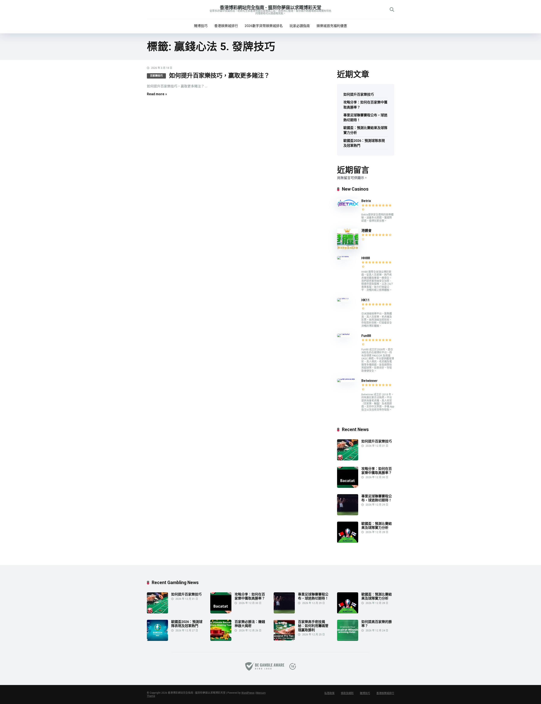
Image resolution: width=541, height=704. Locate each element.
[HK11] (343, 298)
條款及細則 (347, 693)
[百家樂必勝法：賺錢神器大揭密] (220, 640)
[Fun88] (343, 334)
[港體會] (347, 249)
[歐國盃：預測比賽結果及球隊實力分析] (347, 542)
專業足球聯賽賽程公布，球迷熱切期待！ (365, 117)
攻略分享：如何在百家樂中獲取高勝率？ (365, 104)
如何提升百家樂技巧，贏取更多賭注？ (219, 75)
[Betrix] (347, 205)
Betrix (366, 201)
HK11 (365, 300)
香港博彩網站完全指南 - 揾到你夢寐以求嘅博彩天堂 (270, 7)
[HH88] (343, 256)
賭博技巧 (201, 26)
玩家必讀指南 (300, 26)
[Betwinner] (346, 379)
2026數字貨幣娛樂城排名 (264, 26)
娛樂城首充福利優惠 (332, 26)
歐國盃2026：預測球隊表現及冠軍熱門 (364, 143)
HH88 (365, 258)
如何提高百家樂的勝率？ (376, 624)
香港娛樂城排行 (226, 26)
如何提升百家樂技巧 (358, 94)
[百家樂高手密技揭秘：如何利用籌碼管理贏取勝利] (284, 640)
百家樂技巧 (156, 75)
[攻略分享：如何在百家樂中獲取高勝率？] (347, 487)
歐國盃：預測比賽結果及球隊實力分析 (365, 130)
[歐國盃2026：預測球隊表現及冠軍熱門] (157, 640)
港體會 (366, 231)
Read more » (157, 94)
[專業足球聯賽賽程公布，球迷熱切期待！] (347, 514)
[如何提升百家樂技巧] (347, 459)
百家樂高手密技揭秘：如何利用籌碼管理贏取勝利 (313, 626)
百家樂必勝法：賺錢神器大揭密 (250, 624)
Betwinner (369, 381)
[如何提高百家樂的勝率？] (347, 640)
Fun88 (366, 336)
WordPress (247, 692)
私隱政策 (329, 693)
